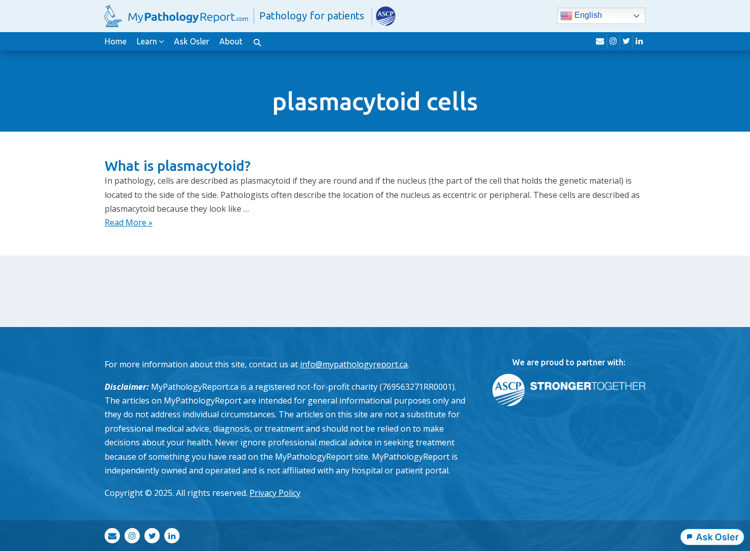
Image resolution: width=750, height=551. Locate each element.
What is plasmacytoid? (178, 165)
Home (116, 41)
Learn (147, 41)
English (587, 15)
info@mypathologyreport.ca (354, 364)
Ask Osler (191, 41)
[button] (257, 41)
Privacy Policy (275, 492)
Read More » (129, 222)
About (230, 41)
